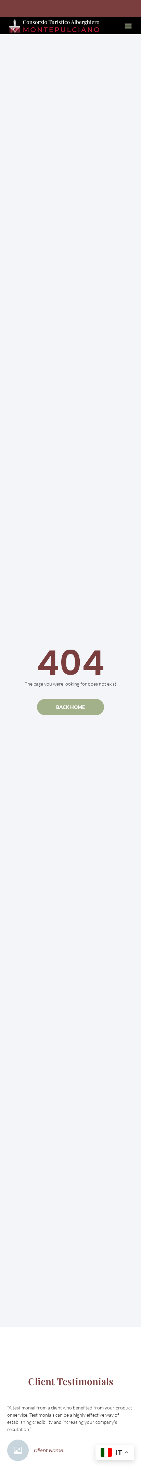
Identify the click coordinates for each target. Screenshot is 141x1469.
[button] (128, 26)
